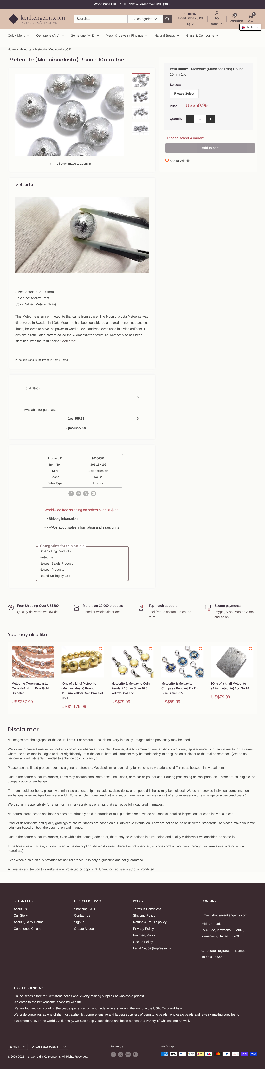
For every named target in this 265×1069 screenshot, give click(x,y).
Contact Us (82, 915)
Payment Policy (144, 935)
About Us (20, 909)
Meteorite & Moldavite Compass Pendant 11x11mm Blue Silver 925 (181, 688)
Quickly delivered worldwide (37, 612)
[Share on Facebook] (71, 493)
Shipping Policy (144, 915)
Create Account (85, 929)
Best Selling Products (55, 551)
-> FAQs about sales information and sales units (81, 527)
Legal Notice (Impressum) (152, 948)
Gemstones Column (28, 929)
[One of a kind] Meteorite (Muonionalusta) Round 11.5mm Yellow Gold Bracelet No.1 (82, 690)
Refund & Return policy (150, 922)
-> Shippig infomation (61, 519)
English (14, 1046)
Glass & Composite (200, 35)
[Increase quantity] (210, 119)
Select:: (184, 84)
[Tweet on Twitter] (86, 493)
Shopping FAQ (84, 909)
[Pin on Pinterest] (78, 493)
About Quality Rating (28, 922)
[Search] (167, 19)
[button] (250, 27)
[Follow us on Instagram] (128, 1054)
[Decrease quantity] (190, 119)
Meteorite (25, 49)
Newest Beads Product (56, 563)
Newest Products (52, 569)
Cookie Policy (143, 942)
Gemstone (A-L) (48, 35)
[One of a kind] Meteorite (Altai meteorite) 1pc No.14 (230, 686)
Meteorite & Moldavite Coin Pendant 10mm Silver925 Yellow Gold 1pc (130, 688)
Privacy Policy (143, 929)
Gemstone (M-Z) (83, 35)
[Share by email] (93, 493)
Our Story (21, 915)
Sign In (79, 922)
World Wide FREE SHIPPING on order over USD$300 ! (132, 4)
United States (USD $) (45, 1046)
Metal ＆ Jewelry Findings (124, 35)
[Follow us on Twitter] (120, 1054)
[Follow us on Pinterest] (135, 1054)
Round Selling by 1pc (55, 576)
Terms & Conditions (147, 909)
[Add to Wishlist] (50, 648)
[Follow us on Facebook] (113, 1054)
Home (12, 49)
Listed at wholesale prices (101, 612)
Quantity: (176, 118)
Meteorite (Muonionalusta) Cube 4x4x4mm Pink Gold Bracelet (30, 688)
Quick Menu (16, 35)
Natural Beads (164, 35)
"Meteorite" (68, 341)
